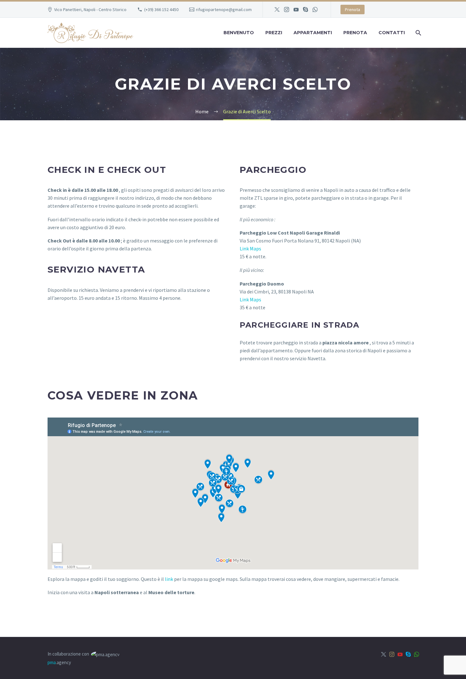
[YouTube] (296, 9)
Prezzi (273, 32)
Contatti (392, 32)
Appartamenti (313, 32)
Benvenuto (238, 32)
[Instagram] (286, 9)
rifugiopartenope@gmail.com (224, 9)
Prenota (352, 9)
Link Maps (250, 248)
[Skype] (305, 9)
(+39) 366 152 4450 (161, 9)
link (169, 579)
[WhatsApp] (315, 9)
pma (52, 662)
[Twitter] (277, 9)
